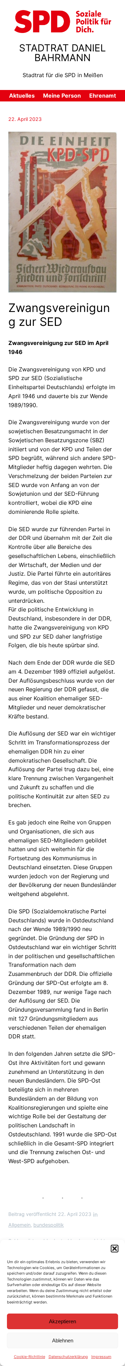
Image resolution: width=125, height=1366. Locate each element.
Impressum (101, 1356)
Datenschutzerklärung (68, 1356)
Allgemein (19, 1225)
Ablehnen (62, 1340)
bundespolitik (48, 1225)
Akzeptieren (62, 1321)
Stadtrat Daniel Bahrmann (62, 53)
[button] (114, 1248)
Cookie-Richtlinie (29, 1356)
